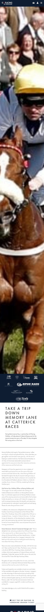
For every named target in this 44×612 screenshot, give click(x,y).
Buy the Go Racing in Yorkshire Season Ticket (22, 601)
